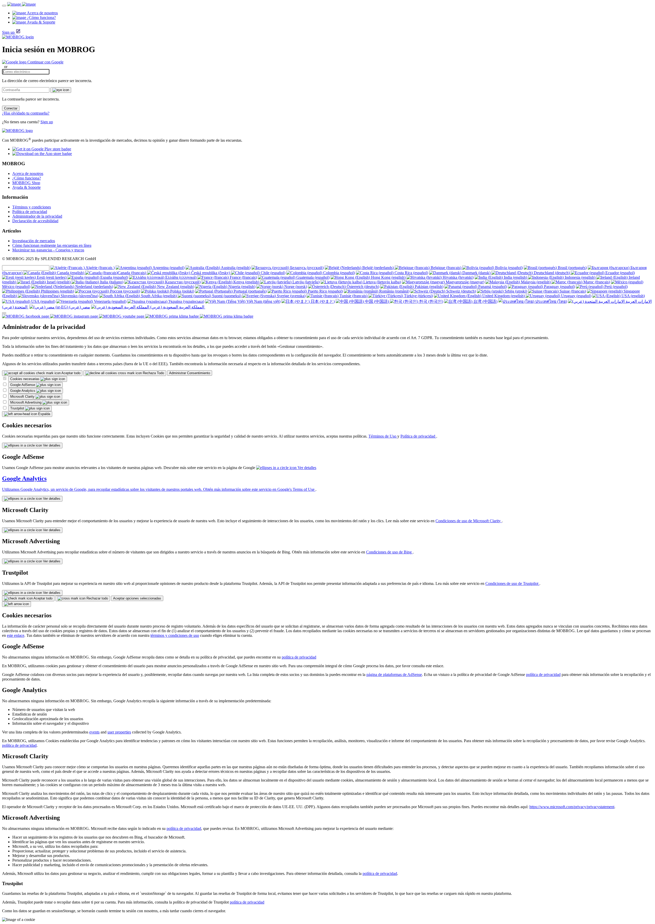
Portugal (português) (250, 291)
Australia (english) (235, 267)
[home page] (21, 4)
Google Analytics (23, 391)
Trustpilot (17, 408)
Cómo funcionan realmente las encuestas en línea (51, 245)
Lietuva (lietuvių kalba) (381, 282)
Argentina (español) (168, 267)
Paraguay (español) (559, 286)
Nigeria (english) (241, 286)
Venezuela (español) (109, 301)
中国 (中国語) (377, 301)
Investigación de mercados (33, 241)
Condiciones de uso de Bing (389, 552)
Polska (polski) (181, 291)
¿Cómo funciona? (26, 178)
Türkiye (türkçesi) (418, 296)
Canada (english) (70, 273)
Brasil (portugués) (572, 267)
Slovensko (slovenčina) (79, 296)
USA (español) (42, 301)
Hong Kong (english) (388, 277)
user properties (119, 732)
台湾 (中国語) (484, 301)
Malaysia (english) (536, 282)
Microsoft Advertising (26, 402)
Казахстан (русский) (182, 282)
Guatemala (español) (312, 277)
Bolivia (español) (508, 267)
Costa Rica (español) (411, 273)
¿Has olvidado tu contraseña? (25, 113)
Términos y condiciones (31, 207)
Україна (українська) (185, 301)
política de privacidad (299, 657)
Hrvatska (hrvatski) (458, 277)
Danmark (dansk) (476, 273)
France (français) (243, 277)
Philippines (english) (57, 291)
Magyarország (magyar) (464, 282)
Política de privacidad (29, 211)
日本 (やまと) (322, 301)
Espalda (43, 414)
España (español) (113, 277)
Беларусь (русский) (306, 267)
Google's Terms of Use (296, 489)
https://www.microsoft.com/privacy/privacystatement (571, 807)
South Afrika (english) (159, 296)
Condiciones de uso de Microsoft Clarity (468, 521)
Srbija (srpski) (515, 291)
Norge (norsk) (295, 286)
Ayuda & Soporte (26, 187)
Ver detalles (51, 445)
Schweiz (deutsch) (460, 291)
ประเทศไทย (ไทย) (550, 301)
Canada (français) (132, 273)
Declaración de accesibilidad (35, 221)
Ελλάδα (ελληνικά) (181, 277)
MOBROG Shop (26, 183)
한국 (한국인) (430, 301)
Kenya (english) (246, 282)
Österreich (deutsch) (362, 286)
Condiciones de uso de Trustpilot (512, 583)
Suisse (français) (572, 291)
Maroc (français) (596, 282)
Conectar (10, 108)
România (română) (393, 291)
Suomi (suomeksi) (226, 296)
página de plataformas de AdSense (394, 674)
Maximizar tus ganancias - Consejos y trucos (48, 250)
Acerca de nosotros (27, 173)
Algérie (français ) (100, 267)
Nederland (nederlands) (93, 286)
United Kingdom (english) (503, 296)
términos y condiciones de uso (174, 635)
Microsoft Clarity (23, 396)
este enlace (15, 635)
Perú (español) (615, 286)
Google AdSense (23, 385)
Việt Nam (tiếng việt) (262, 301)
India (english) (515, 277)
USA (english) (632, 296)
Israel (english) (59, 282)
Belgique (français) (446, 267)
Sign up (8, 32)
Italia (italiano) (111, 282)
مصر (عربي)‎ (79, 307)
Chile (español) (272, 273)
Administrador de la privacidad (37, 216)
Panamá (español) (492, 286)
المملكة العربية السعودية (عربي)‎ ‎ (177, 307)
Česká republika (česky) (210, 273)
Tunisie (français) (353, 296)
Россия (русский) (124, 291)
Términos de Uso (382, 436)
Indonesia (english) (580, 277)
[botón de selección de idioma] (4, 313)
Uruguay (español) (575, 296)
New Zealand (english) (175, 286)
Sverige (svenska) (290, 296)
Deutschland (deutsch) (552, 273)
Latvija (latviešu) (305, 282)
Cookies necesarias (25, 379)
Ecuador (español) (619, 273)
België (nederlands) (378, 267)
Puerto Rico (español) (325, 291)
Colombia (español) (338, 273)
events (94, 732)
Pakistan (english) (428, 286)
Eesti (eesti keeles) (52, 277)
